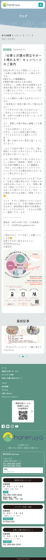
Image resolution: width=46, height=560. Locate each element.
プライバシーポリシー (10, 397)
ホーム (4, 368)
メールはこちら (9, 471)
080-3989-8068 (14, 495)
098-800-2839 (14, 464)
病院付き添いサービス (10, 371)
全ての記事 (6, 35)
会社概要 (5, 386)
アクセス (5, 390)
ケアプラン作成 (7, 375)
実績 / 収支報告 (8, 39)
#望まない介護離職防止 (14, 79)
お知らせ (18, 35)
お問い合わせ (7, 393)
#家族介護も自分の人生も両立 (17, 82)
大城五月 (7, 246)
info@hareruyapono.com (23, 225)
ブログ (28, 35)
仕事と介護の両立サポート (12, 378)
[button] (19, 356)
